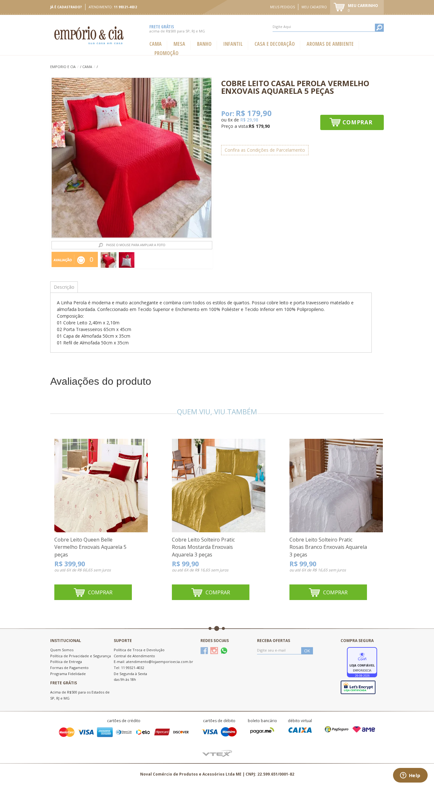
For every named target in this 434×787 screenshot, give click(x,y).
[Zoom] (108, 260)
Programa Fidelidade (68, 673)
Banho (204, 44)
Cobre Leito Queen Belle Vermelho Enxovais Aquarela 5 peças (90, 547)
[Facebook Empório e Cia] (204, 650)
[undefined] (131, 158)
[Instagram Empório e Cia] (214, 650)
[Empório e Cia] (89, 35)
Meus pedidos (282, 7)
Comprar (357, 122)
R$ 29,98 (249, 120)
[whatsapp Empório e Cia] (224, 650)
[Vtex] (217, 753)
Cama (155, 44)
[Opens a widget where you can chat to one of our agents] (410, 776)
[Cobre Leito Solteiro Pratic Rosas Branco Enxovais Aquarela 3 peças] (336, 485)
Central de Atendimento (134, 655)
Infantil (233, 44)
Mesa (179, 44)
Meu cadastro (314, 7)
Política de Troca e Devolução (139, 649)
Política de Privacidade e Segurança (80, 655)
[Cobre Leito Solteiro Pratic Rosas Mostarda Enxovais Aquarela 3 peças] (218, 485)
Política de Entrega (66, 661)
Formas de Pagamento (69, 667)
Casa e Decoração (274, 44)
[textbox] (328, 27)
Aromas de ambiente (330, 44)
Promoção (166, 53)
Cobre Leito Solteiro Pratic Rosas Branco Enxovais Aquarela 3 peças (328, 547)
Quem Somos (61, 649)
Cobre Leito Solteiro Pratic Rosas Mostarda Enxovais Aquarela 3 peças (203, 547)
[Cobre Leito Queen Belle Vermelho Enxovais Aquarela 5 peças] (101, 485)
